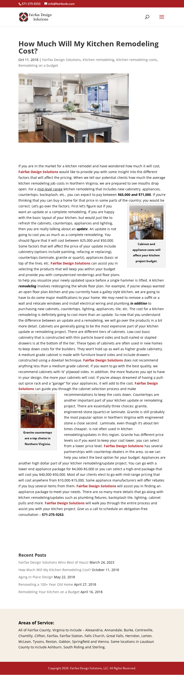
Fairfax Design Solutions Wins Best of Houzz (53, 562)
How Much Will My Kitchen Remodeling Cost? (54, 569)
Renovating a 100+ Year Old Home (45, 584)
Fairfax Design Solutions (61, 59)
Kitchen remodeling (98, 59)
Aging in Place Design (35, 577)
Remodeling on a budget (38, 65)
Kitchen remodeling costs (136, 59)
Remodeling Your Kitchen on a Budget (49, 592)
